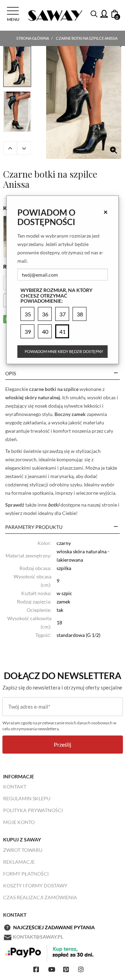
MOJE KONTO (19, 822)
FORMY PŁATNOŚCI (26, 874)
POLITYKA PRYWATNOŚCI (33, 810)
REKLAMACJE (19, 862)
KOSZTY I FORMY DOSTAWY (35, 885)
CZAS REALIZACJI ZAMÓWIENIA (40, 897)
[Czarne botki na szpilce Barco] (83, 102)
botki (53, 505)
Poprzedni (10, 148)
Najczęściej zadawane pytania (54, 927)
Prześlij (62, 744)
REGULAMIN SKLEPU (26, 798)
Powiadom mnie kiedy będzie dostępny (64, 351)
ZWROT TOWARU (22, 850)
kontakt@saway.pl (38, 937)
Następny (24, 148)
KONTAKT (14, 787)
